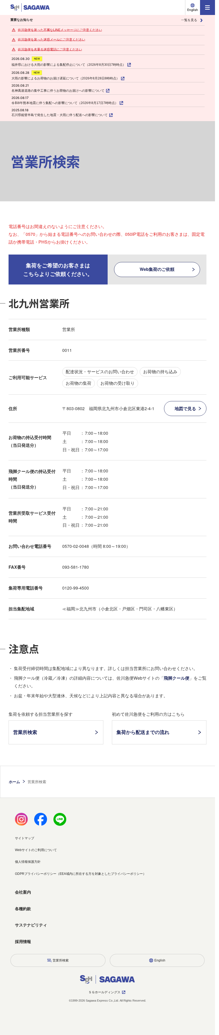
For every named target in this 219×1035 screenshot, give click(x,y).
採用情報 (23, 941)
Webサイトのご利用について (36, 850)
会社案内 (23, 892)
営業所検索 (25, 732)
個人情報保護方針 (28, 862)
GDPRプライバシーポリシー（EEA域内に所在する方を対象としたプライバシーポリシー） (80, 874)
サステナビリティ (31, 925)
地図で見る (185, 408)
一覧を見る (189, 20)
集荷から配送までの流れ (142, 732)
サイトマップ (24, 838)
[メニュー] (207, 7)
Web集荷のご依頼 (157, 269)
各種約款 (23, 908)
